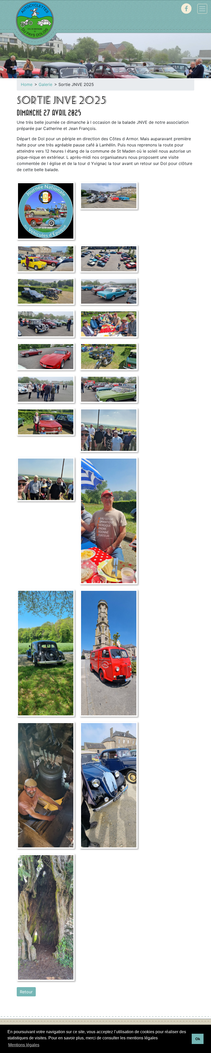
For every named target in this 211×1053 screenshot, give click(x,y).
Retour (26, 991)
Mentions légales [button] (23, 1045)
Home (26, 84)
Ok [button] (197, 1039)
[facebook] (186, 8)
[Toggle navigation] (202, 9)
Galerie (45, 84)
